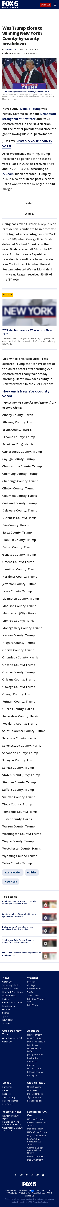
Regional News (11, 1111)
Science (5, 1012)
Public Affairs (33, 1058)
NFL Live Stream (35, 1119)
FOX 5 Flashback (35, 1093)
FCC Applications (35, 1072)
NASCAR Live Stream (37, 1132)
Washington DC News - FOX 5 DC (12, 1129)
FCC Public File (34, 1068)
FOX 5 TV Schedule (36, 1041)
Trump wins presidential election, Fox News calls (25, 91)
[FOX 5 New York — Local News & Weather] (10, 4)
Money (6, 1083)
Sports (5, 1016)
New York (10, 881)
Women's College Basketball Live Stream (35, 1150)
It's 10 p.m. (32, 1075)
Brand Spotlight (34, 1100)
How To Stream (34, 1034)
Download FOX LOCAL (34, 1050)
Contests (31, 1065)
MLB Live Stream (35, 1128)
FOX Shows (32, 1045)
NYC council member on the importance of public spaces (21, 953)
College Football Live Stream (37, 1124)
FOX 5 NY (24, 49)
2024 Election (34, 49)
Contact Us (32, 1061)
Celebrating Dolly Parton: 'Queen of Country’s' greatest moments (18, 941)
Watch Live (45, 5)
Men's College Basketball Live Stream (34, 1142)
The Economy (8, 1097)
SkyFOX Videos (34, 1097)
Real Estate (7, 1104)
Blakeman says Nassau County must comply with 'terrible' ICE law (18, 928)
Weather (32, 977)
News (5, 977)
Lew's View (32, 1090)
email (43, 1175)
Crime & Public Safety (12, 1002)
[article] (29, 312)
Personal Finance (10, 1100)
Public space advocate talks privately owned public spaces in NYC (19, 902)
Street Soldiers (34, 1087)
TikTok (26, 1175)
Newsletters (7, 1019)
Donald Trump (30, 109)
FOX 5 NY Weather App (36, 1000)
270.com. (8, 174)
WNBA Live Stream (36, 1156)
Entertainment (8, 1006)
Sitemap (6, 1023)
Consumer (7, 1087)
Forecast (31, 981)
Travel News (33, 995)
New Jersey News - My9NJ (11, 1117)
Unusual (6, 1009)
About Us (33, 1030)
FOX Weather (33, 1005)
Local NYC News (10, 988)
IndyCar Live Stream (36, 1135)
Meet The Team (34, 1038)
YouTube (32, 1175)
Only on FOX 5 (36, 1083)
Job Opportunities (35, 1054)
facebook (16, 1175)
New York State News (12, 992)
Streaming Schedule (11, 985)
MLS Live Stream (35, 1159)
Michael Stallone (11, 49)
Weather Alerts (34, 988)
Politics (32, 872)
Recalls (5, 1090)
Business (6, 1093)
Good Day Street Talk (12, 1038)
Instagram (21, 1175)
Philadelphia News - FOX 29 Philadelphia (11, 1123)
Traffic (30, 992)
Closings (31, 985)
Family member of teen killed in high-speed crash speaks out (19, 915)
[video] (49, 904)
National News (9, 995)
